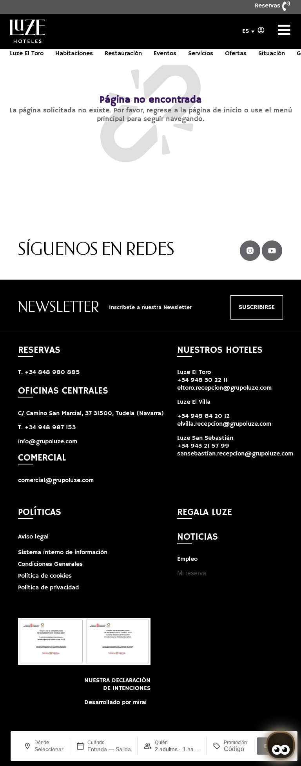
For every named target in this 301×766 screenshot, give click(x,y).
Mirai (140, 702)
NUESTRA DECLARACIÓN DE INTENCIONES (117, 684)
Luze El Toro (27, 54)
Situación (271, 54)
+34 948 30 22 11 (202, 380)
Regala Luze (204, 512)
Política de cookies (45, 576)
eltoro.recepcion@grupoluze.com (224, 388)
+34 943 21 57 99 (203, 446)
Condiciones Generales (50, 564)
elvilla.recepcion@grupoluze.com (224, 424)
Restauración (123, 54)
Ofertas (236, 54)
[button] (205, 438)
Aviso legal (33, 537)
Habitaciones (74, 54)
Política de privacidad (48, 588)
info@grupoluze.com (47, 442)
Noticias (197, 537)
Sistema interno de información (62, 552)
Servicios (200, 54)
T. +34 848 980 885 (49, 372)
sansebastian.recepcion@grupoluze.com (235, 454)
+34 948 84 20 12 (203, 416)
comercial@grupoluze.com (56, 480)
